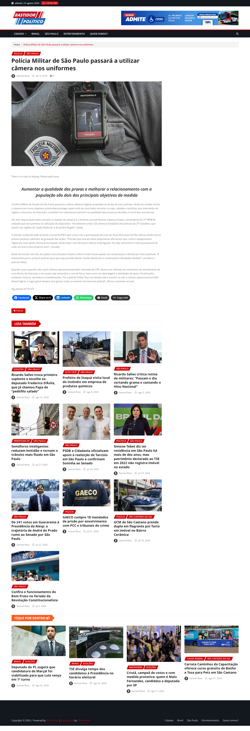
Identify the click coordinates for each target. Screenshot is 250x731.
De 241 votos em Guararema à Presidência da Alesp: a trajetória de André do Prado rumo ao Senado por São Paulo (35, 530)
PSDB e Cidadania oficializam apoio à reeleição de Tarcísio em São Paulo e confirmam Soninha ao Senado (85, 456)
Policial (19, 310)
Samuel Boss (23, 75)
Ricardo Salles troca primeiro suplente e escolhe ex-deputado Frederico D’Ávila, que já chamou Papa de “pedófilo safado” (34, 382)
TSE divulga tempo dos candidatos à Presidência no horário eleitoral (91, 673)
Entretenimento (74, 33)
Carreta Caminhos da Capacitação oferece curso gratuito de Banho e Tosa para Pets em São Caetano (211, 668)
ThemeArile (83, 720)
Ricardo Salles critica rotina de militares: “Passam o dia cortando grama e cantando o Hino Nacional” (137, 380)
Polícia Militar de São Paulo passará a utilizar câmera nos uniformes (58, 44)
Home (17, 44)
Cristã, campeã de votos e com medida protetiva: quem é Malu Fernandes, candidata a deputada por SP (153, 678)
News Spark (67, 720)
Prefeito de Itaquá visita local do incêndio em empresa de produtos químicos (86, 381)
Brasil (36, 33)
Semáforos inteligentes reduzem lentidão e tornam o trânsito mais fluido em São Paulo (34, 452)
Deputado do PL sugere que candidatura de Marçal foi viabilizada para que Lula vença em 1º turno (36, 673)
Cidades (19, 33)
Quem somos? (99, 33)
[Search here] (237, 33)
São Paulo (51, 33)
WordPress (52, 720)
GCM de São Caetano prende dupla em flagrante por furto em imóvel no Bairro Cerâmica (137, 528)
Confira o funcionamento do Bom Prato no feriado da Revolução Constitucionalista (34, 596)
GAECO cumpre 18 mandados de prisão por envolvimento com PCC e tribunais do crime (86, 521)
